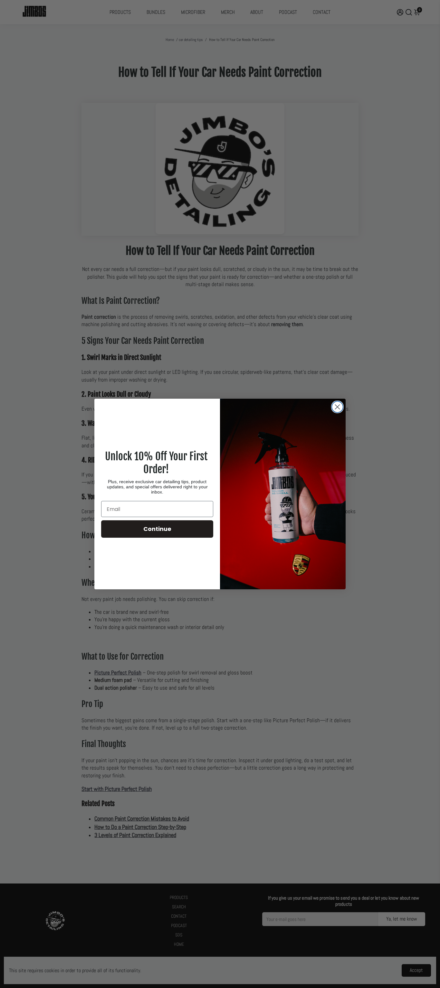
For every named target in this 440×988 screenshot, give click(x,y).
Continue (157, 529)
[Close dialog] (337, 407)
